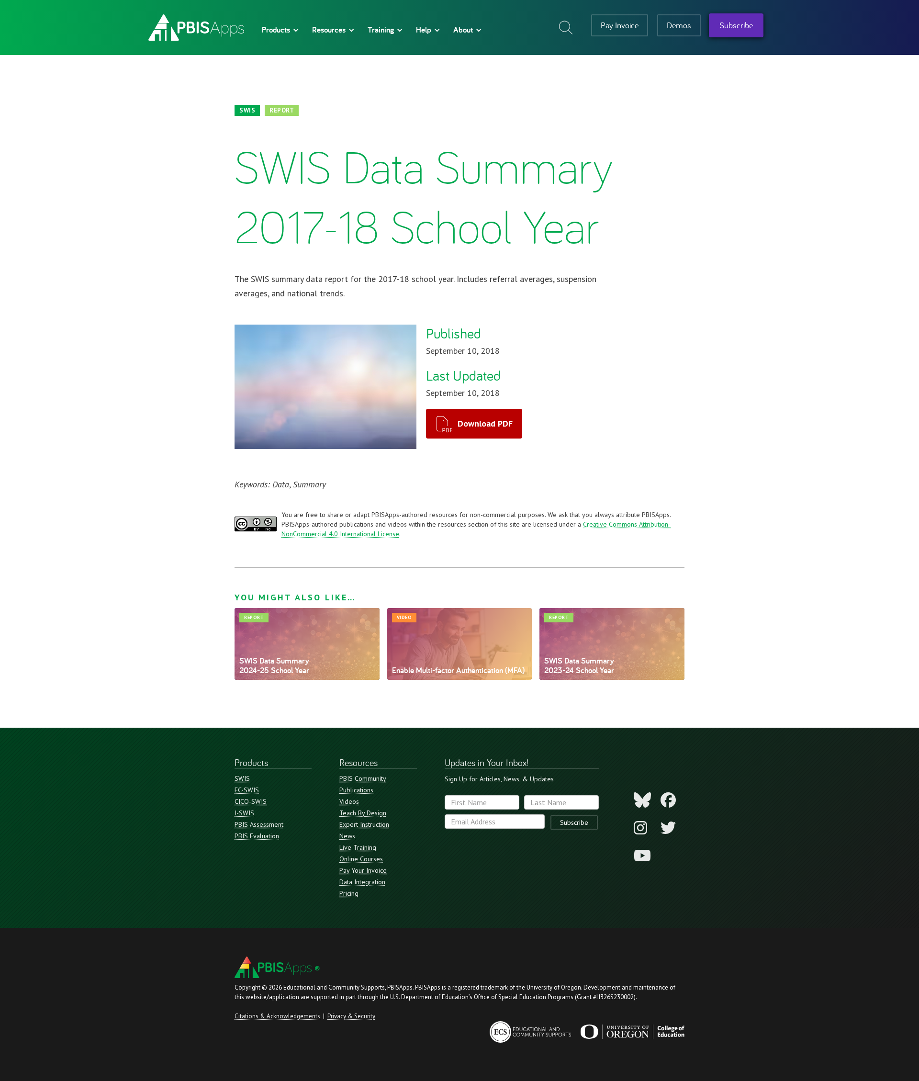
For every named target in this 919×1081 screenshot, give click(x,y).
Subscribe (736, 25)
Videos (349, 801)
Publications (356, 790)
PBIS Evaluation (257, 836)
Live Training (357, 847)
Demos (679, 25)
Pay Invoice (620, 25)
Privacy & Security (351, 1016)
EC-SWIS (247, 790)
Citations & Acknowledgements (277, 1016)
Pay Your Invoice (363, 870)
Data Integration (362, 882)
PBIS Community (362, 778)
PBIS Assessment (259, 824)
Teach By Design (362, 813)
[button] (279, 30)
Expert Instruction (364, 824)
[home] (196, 27)
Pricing (349, 893)
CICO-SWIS (251, 801)
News (347, 836)
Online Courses (361, 859)
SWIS (242, 778)
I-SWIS (244, 813)
